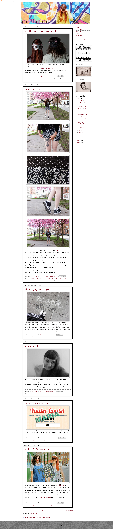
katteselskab (59, 250)
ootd (31, 280)
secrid (58, 440)
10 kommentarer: (50, 503)
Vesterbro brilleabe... (82, 123)
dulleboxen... (80, 35)
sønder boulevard (49, 280)
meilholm (57, 78)
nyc (49, 337)
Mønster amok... (35, 89)
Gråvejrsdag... (82, 120)
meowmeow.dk (47, 68)
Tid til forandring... (39, 449)
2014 (78, 98)
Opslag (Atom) (34, 513)
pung (54, 440)
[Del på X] (60, 76)
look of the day (59, 278)
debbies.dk (42, 78)
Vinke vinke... (34, 346)
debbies (37, 505)
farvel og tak (50, 78)
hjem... (78, 27)
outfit (36, 280)
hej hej (37, 393)
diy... (77, 37)
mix (66, 278)
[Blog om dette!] (59, 76)
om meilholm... (80, 29)
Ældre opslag (67, 510)
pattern (41, 280)
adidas (33, 278)
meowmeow (64, 78)
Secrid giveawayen (45, 497)
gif (32, 393)
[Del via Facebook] (62, 76)
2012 (78, 140)
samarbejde (50, 505)
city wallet (34, 440)
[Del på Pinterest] (63, 76)
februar (81, 132)
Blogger (64, 526)
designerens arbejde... (82, 39)
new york (44, 337)
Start (43, 510)
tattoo (57, 280)
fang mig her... (80, 31)
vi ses (31, 79)
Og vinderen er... (36, 403)
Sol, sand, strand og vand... (83, 126)
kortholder (49, 440)
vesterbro (66, 280)
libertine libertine (48, 278)
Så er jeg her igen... (39, 289)
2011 (78, 142)
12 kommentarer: (50, 76)
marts (80, 130)
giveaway (41, 440)
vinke (54, 393)
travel (57, 337)
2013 (78, 138)
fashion (38, 278)
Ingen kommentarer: (50, 276)
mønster (27, 280)
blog (32, 505)
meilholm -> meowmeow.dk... (43, 31)
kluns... (78, 33)
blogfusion (34, 78)
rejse (52, 337)
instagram (27, 387)
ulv (61, 280)
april (80, 100)
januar (81, 135)
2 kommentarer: (49, 334)
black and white (36, 337)
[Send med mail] (57, 76)
